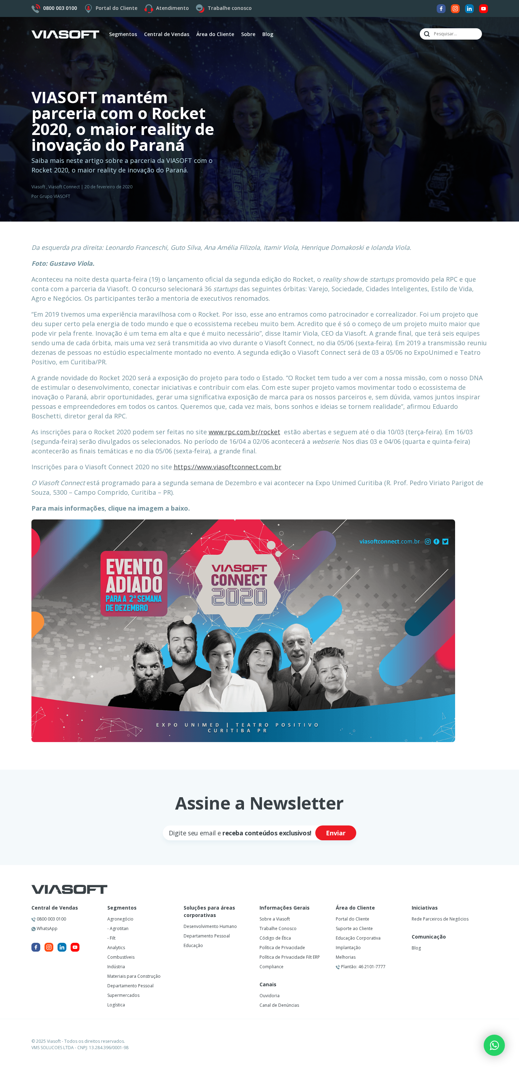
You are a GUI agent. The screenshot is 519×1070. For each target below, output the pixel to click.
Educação (193, 945)
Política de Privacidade (282, 948)
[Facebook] (441, 8)
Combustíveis (121, 957)
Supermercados (123, 995)
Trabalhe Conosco (278, 928)
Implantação (348, 948)
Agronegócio (120, 919)
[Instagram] (455, 8)
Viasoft (38, 187)
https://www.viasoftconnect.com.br (227, 467)
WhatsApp (47, 928)
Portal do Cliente (116, 8)
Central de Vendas (54, 908)
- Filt (111, 938)
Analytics (116, 948)
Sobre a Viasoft (275, 919)
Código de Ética (275, 938)
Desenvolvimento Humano (210, 926)
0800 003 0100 (51, 919)
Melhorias (346, 957)
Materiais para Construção (134, 976)
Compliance (272, 967)
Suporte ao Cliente (354, 928)
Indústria (116, 967)
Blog (267, 34)
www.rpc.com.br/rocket (244, 432)
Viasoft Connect (64, 187)
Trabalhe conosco (230, 8)
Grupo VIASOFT (55, 196)
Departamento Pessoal (130, 986)
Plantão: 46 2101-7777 (363, 967)
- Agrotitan (118, 928)
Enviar (336, 833)
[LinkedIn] (469, 8)
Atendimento (172, 8)
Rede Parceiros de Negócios (440, 919)
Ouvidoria (270, 996)
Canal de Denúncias (279, 1005)
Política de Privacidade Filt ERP (290, 957)
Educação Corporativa (358, 938)
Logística (116, 1005)
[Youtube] (483, 8)
